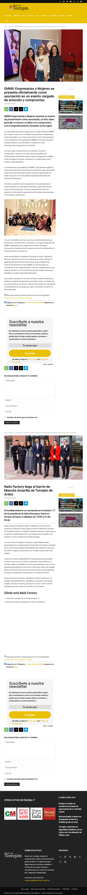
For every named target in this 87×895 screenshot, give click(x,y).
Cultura (30, 15)
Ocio (23, 15)
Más (6, 20)
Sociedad (69, 15)
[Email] (21, 109)
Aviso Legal (32, 359)
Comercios (16, 15)
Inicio (5, 26)
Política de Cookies (53, 889)
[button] (80, 16)
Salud (37, 15)
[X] (74, 1)
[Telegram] (70, 1)
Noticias (8, 15)
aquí (15, 305)
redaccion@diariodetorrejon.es (37, 880)
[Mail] (67, 1)
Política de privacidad (38, 889)
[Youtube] (81, 1)
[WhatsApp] (77, 1)
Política (61, 15)
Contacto (74, 889)
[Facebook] (60, 1)
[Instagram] (63, 1)
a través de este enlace (34, 303)
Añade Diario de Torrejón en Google (18, 298)
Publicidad (65, 889)
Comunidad (53, 15)
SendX (51, 364)
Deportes (44, 15)
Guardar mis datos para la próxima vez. (22, 417)
